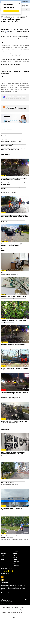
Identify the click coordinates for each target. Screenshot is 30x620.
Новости (3, 549)
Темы (2, 557)
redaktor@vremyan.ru (8, 603)
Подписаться (11, 11)
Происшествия (16, 561)
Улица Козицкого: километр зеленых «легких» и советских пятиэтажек (13, 480)
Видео (2, 559)
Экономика (15, 551)
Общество (15, 553)
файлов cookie (16, 609)
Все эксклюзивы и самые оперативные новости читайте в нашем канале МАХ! (16, 97)
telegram (6, 571)
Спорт (14, 555)
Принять (15, 617)
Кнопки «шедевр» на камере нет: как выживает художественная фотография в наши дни (13, 451)
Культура (15, 557)
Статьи (3, 551)
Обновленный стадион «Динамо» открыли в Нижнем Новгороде (12, 508)
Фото (2, 555)
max (12, 571)
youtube (4, 571)
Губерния (15, 559)
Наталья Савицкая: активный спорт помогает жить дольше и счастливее (14, 535)
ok (8, 571)
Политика (15, 549)
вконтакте (2, 571)
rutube (10, 571)
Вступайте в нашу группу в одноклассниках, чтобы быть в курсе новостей (16, 108)
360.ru (6, 31)
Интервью (3, 553)
